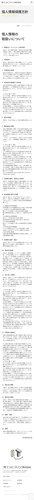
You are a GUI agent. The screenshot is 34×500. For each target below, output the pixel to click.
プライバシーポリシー (9, 490)
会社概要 (19, 480)
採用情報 (5, 483)
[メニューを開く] (31, 2)
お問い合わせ (7, 486)
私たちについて (7, 480)
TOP (18, 26)
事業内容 (19, 483)
